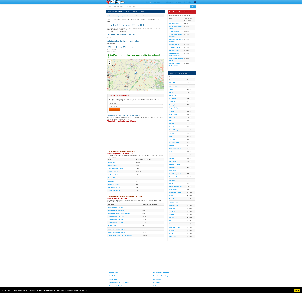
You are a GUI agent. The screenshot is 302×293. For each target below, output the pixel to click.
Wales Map (178, 2)
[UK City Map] (115, 2)
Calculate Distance (114, 110)
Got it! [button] (297, 290)
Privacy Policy (156, 282)
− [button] (109, 63)
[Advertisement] (135, 136)
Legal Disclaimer (157, 279)
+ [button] (109, 61)
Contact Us (156, 286)
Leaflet (149, 90)
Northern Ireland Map (168, 2)
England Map (147, 2)
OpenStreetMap (156, 90)
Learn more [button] (85, 290)
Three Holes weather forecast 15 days (121, 121)
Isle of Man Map (188, 2)
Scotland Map (156, 2)
